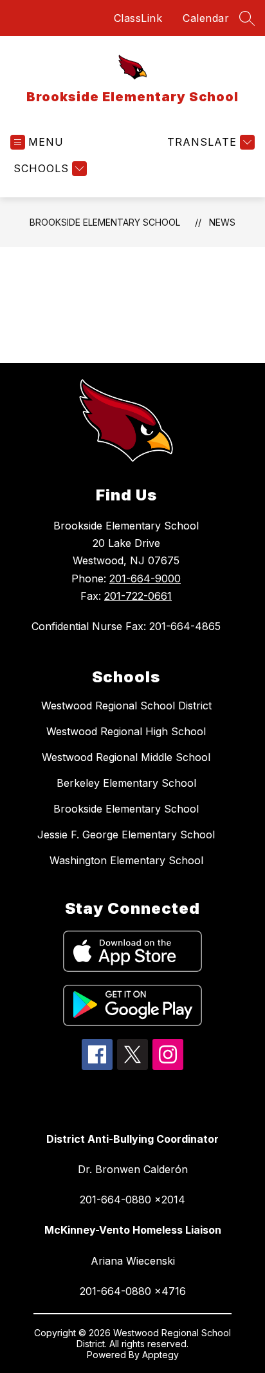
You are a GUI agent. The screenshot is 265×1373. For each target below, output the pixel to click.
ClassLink (138, 18)
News (222, 222)
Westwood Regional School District (126, 705)
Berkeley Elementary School (126, 782)
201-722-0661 (138, 595)
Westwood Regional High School (126, 731)
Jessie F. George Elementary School (126, 834)
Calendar (206, 18)
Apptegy (160, 1354)
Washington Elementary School (126, 860)
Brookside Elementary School (105, 222)
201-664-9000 (145, 578)
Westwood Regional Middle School (126, 757)
